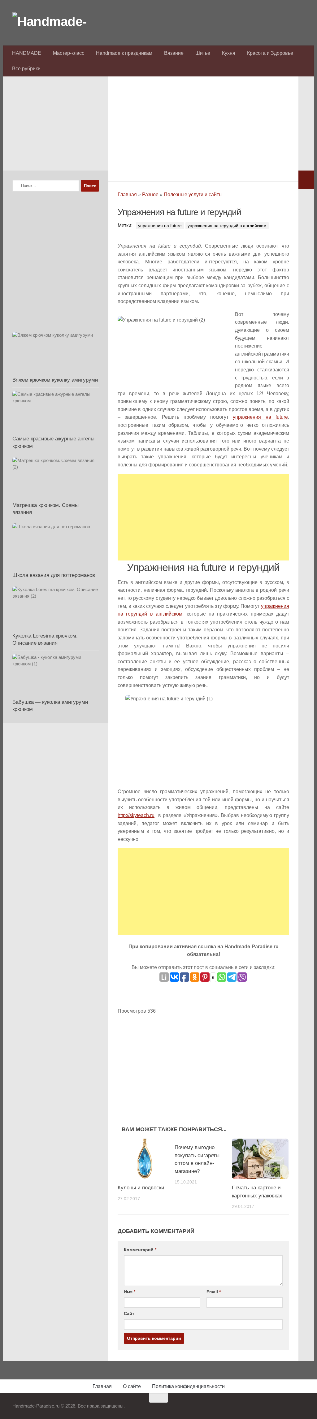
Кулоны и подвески (141, 1188)
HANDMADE (26, 53)
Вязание (174, 53)
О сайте (132, 1386)
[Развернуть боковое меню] (306, 180)
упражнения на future (160, 225)
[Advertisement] (203, 127)
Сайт (129, 1313)
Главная (127, 194)
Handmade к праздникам (124, 53)
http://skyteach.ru (136, 815)
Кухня (228, 53)
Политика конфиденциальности (188, 1386)
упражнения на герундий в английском (227, 225)
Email (213, 1291)
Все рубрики (26, 68)
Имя (129, 1291)
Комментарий (140, 1249)
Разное (150, 194)
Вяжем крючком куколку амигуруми (55, 380)
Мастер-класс (68, 53)
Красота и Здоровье (270, 53)
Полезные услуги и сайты (193, 194)
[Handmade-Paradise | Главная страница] (58, 21)
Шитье (202, 53)
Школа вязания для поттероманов (53, 575)
